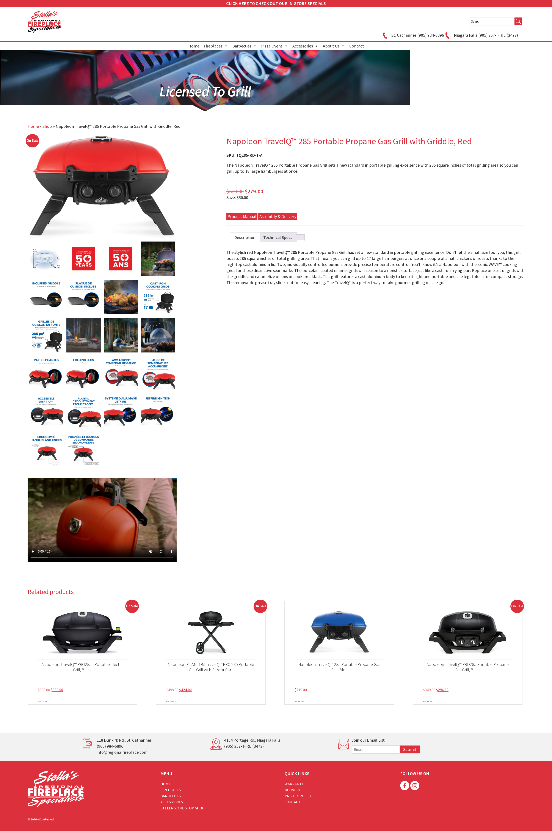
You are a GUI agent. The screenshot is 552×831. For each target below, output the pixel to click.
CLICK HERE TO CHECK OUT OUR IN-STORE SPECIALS (276, 3)
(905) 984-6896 (110, 746)
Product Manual (241, 216)
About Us (331, 46)
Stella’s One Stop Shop (182, 808)
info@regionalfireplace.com (122, 752)
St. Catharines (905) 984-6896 (417, 35)
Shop (47, 126)
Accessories (302, 46)
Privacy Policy (298, 795)
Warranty (294, 783)
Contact (356, 46)
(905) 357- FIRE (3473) (244, 746)
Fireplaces (213, 46)
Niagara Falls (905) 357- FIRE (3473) (486, 35)
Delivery (293, 789)
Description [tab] (245, 237)
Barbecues (241, 46)
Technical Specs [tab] (277, 237)
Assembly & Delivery (277, 216)
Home (193, 46)
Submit (409, 749)
